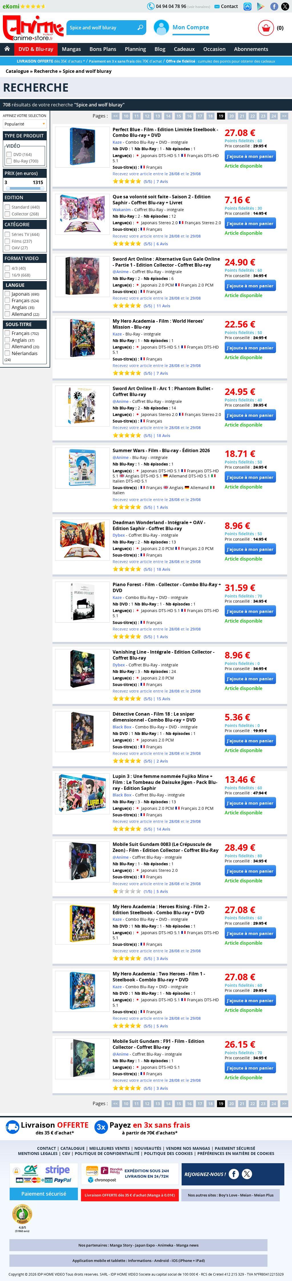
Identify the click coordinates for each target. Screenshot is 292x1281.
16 (189, 116)
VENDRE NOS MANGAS (188, 1148)
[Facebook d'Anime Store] (234, 1174)
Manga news (187, 1245)
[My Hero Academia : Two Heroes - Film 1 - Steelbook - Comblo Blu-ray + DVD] (82, 991)
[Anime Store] (33, 27)
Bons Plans (103, 49)
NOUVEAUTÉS (147, 1148)
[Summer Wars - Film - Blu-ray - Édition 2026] (82, 468)
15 (179, 116)
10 (126, 116)
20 (231, 116)
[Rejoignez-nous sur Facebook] (274, 7)
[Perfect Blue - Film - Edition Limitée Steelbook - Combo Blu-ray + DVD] (82, 147)
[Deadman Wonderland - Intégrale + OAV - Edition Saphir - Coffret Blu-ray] (82, 540)
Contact (229, 6)
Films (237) (22, 241)
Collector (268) (25, 214)
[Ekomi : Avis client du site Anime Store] (22, 1222)
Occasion (214, 49)
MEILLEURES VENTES (109, 1148)
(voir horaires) (198, 6)
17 (200, 116)
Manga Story (121, 1245)
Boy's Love (228, 1195)
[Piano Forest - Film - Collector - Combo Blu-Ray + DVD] (82, 602)
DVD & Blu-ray (36, 49)
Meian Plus (263, 1195)
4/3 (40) (19, 268)
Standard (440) (26, 207)
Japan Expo (145, 1245)
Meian (245, 1195)
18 (210, 116)
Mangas (71, 49)
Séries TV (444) (25, 234)
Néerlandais (21, 356)
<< (115, 116)
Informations (139, 1260)
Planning (135, 49)
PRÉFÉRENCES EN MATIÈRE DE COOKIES (235, 1153)
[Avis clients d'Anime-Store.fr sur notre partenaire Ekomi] (24, 6)
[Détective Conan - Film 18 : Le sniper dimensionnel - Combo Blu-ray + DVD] (82, 731)
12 (147, 116)
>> (284, 116)
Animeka (165, 1245)
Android (161, 1260)
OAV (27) (20, 247)
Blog (160, 49)
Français (25, 300)
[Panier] (266, 28)
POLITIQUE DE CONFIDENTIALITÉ (107, 1153)
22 (252, 116)
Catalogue (17, 71)
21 (242, 116)
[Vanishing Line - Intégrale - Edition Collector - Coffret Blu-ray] (82, 669)
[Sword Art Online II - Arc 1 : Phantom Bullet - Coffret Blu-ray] (82, 406)
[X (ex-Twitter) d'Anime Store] (247, 1174)
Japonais (25, 294)
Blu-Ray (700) (25, 161)
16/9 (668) (21, 275)
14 (168, 116)
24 (273, 116)
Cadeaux (184, 49)
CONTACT (46, 1148)
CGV (66, 1153)
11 (136, 116)
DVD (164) (22, 154)
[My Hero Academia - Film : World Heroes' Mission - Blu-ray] (82, 338)
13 (157, 116)
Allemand (25, 314)
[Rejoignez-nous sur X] (285, 7)
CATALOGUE (72, 1148)
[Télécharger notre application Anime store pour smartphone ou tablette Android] (261, 7)
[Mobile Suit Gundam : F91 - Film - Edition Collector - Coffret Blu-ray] (82, 1059)
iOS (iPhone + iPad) (188, 1260)
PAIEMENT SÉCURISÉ (235, 1148)
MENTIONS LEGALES (38, 1153)
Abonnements (251, 49)
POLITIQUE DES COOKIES (168, 1153)
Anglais (23, 307)
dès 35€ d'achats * (51, 61)
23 (263, 116)
